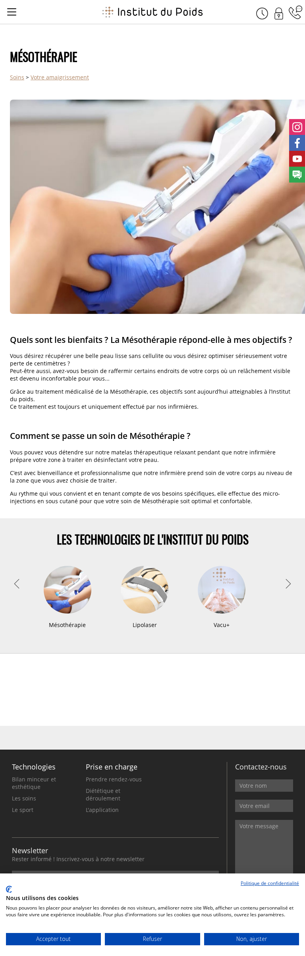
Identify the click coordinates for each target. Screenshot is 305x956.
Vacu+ (144, 625)
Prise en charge (111, 766)
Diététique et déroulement (103, 794)
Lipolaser (68, 625)
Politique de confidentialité (270, 883)
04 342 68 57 (295, 12)
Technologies (34, 766)
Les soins (24, 798)
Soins (17, 77)
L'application (102, 810)
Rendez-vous (262, 12)
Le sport (22, 810)
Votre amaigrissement (60, 77)
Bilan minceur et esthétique (34, 783)
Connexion (278, 12)
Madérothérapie (221, 625)
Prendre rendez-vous (114, 779)
